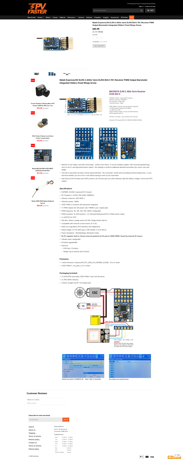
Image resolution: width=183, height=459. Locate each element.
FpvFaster (36, 456)
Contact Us (175, 457)
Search (31, 427)
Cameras (81, 17)
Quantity (95, 34)
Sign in (141, 6)
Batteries (62, 17)
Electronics (71, 17)
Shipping (32, 433)
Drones (40, 17)
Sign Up (66, 419)
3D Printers (124, 17)
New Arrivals (32, 17)
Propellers (97, 17)
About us (32, 430)
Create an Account (150, 6)
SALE (131, 17)
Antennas (89, 17)
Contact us (33, 443)
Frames (55, 17)
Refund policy (34, 449)
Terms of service (35, 436)
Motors (48, 17)
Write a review (31, 403)
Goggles (106, 17)
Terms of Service (35, 446)
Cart (151, 10)
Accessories (115, 17)
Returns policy (34, 439)
